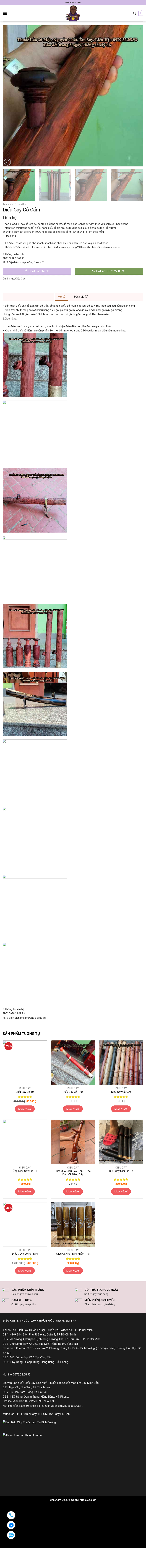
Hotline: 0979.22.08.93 (17, 1374)
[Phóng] (7, 162)
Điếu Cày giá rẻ (24, 1091)
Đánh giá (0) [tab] (81, 296)
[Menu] (5, 13)
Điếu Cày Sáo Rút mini (25, 1253)
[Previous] (5, 96)
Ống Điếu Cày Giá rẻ (25, 1171)
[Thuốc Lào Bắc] (23, 1435)
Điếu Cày (21, 204)
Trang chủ (8, 204)
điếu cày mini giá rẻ (121, 1171)
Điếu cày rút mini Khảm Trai (73, 1253)
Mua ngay (24, 1108)
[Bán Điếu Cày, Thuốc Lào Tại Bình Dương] (29, 1422)
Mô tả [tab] (61, 296)
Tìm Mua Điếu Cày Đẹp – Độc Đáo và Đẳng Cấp (73, 1172)
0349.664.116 (72, 2)
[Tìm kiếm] (134, 13)
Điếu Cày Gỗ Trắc (73, 1091)
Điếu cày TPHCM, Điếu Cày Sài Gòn (48, 1414)
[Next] (136, 96)
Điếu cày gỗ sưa (121, 1091)
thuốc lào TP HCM (14, 1414)
